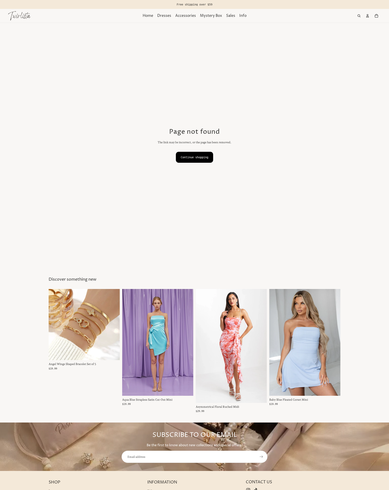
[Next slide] (261, 345)
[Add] (113, 354)
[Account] (367, 15)
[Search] (359, 15)
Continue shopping (194, 157)
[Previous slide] (202, 345)
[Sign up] (261, 457)
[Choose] (187, 389)
